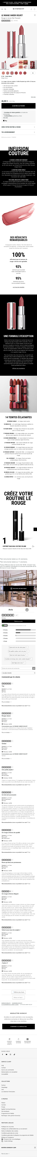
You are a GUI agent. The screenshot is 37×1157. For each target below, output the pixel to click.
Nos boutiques (5, 1111)
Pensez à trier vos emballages (12, 1139)
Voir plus (33, 96)
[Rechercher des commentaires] (33, 668)
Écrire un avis (19, 621)
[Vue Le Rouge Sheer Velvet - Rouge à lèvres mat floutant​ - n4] (32, 64)
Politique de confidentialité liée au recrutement (14, 1128)
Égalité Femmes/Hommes (8, 1109)
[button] (31, 9)
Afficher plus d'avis (19, 992)
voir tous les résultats (18, 287)
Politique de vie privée (7, 1126)
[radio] (3, 73)
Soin (2, 1089)
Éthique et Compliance (7, 1137)
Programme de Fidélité (7, 1113)
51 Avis (16, 20)
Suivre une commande (7, 1069)
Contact (3, 1067)
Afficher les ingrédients (18, 368)
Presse (3, 1107)
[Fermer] (34, 3)
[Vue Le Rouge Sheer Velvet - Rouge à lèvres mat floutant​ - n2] (13, 64)
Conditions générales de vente (9, 1133)
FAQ (2, 1065)
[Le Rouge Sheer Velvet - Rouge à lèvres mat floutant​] (18, 41)
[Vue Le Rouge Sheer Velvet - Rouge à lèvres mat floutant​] (4, 64)
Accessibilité (4, 1074)
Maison (3, 1102)
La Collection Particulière (8, 1091)
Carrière (3, 1105)
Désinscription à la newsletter (9, 1072)
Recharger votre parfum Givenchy (10, 1115)
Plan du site (4, 1153)
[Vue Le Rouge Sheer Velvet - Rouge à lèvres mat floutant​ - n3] (23, 64)
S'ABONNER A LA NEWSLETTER (18, 1026)
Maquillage (4, 1087)
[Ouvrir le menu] (2, 9)
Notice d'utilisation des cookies (9, 1131)
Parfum (3, 1085)
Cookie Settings (8, 1141)
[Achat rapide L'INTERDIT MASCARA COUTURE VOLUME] (33, 546)
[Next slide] (35, 529)
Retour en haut (18, 997)
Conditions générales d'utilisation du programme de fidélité (17, 1135)
